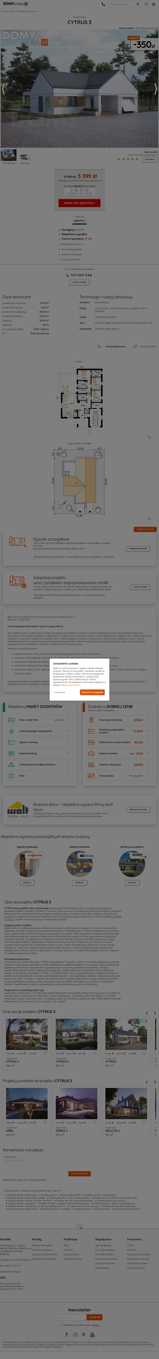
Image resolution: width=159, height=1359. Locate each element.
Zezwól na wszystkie (92, 692)
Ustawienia (60, 692)
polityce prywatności (70, 685)
